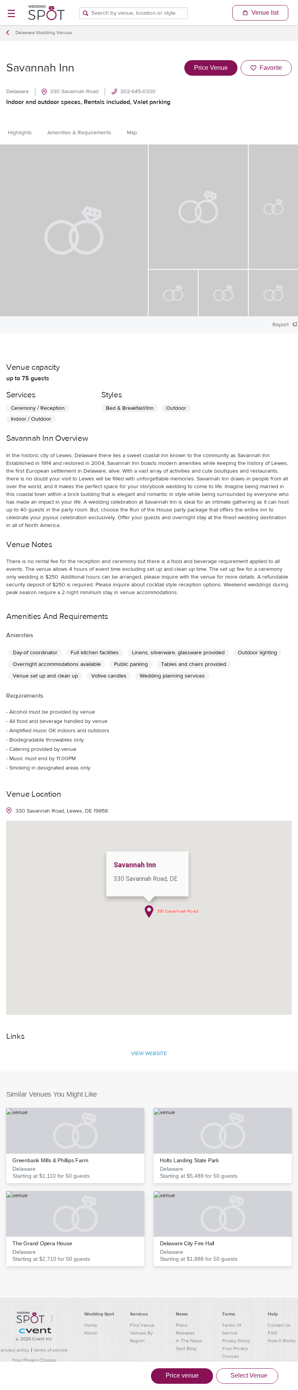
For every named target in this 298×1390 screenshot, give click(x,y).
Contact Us (279, 1325)
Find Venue (142, 1325)
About (90, 1333)
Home (90, 1325)
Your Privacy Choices (34, 1360)
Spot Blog (186, 1348)
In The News (189, 1341)
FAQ (272, 1333)
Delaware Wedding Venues (44, 32)
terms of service (51, 1350)
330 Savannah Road (74, 91)
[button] (75, 1145)
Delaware (17, 91)
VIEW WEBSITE (149, 1053)
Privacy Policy (236, 1341)
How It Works (282, 1341)
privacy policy (15, 1350)
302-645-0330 (138, 91)
